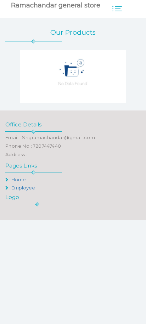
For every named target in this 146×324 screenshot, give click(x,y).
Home (18, 179)
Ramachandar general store (55, 5)
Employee (22, 188)
